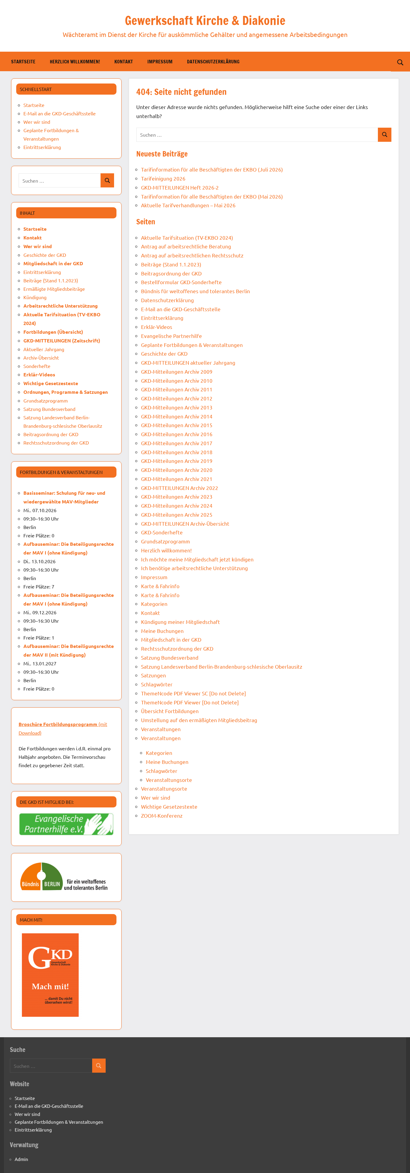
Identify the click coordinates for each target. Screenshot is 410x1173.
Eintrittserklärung (162, 318)
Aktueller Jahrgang (43, 349)
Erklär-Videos (156, 327)
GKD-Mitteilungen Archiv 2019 (177, 460)
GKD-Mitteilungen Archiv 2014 (177, 416)
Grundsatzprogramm (165, 541)
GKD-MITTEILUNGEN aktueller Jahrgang (188, 362)
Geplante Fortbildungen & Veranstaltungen (192, 345)
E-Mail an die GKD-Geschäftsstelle (181, 309)
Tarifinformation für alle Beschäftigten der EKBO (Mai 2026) (212, 196)
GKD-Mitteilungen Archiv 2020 (177, 469)
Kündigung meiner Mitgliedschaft (180, 621)
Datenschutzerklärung (213, 61)
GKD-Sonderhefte (162, 532)
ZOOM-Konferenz (161, 815)
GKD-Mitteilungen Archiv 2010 (177, 380)
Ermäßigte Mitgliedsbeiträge (54, 289)
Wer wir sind (155, 797)
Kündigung (35, 297)
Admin (21, 1159)
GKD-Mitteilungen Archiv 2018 (177, 452)
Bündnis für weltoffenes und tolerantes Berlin (195, 291)
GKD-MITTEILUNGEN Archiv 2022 (179, 488)
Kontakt (123, 61)
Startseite (23, 61)
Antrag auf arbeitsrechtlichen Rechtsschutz (192, 255)
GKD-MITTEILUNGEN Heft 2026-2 (180, 187)
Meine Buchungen (162, 631)
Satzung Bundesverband (169, 657)
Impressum (160, 61)
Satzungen (153, 675)
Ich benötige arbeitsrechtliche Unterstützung (194, 568)
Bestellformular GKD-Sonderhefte (181, 282)
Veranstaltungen (161, 729)
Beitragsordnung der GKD (171, 273)
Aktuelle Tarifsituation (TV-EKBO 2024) (187, 237)
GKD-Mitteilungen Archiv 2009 (177, 371)
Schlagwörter (157, 684)
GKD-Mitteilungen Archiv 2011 (177, 389)
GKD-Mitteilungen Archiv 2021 (177, 479)
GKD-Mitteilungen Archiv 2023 (177, 496)
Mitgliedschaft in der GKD (171, 639)
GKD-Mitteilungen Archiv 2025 (177, 514)
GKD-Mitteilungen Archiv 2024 (177, 505)
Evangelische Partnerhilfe (171, 336)
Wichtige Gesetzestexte (169, 806)
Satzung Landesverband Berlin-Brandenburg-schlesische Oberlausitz (221, 666)
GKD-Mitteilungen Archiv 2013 (177, 407)
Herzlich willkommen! (75, 61)
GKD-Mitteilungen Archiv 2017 (177, 443)
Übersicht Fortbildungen (170, 711)
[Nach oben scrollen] (397, 1160)
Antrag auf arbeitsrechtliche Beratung (186, 246)
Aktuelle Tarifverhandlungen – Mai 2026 (188, 205)
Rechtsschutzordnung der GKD (177, 648)
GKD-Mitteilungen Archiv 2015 (177, 425)
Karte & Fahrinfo (160, 586)
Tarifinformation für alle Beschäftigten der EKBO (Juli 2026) (212, 169)
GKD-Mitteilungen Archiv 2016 (177, 434)
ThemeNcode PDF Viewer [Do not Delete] (190, 702)
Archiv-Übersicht (41, 357)
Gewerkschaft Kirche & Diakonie (205, 20)
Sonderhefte (36, 366)
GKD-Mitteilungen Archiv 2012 (177, 398)
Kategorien (154, 603)
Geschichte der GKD (164, 353)
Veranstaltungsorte (169, 779)
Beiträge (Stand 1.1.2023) (171, 264)
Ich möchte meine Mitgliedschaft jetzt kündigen (197, 559)
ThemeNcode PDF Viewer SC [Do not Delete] (193, 693)
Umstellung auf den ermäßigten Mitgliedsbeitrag (199, 720)
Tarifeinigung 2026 (163, 178)
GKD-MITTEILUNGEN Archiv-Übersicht (185, 523)
